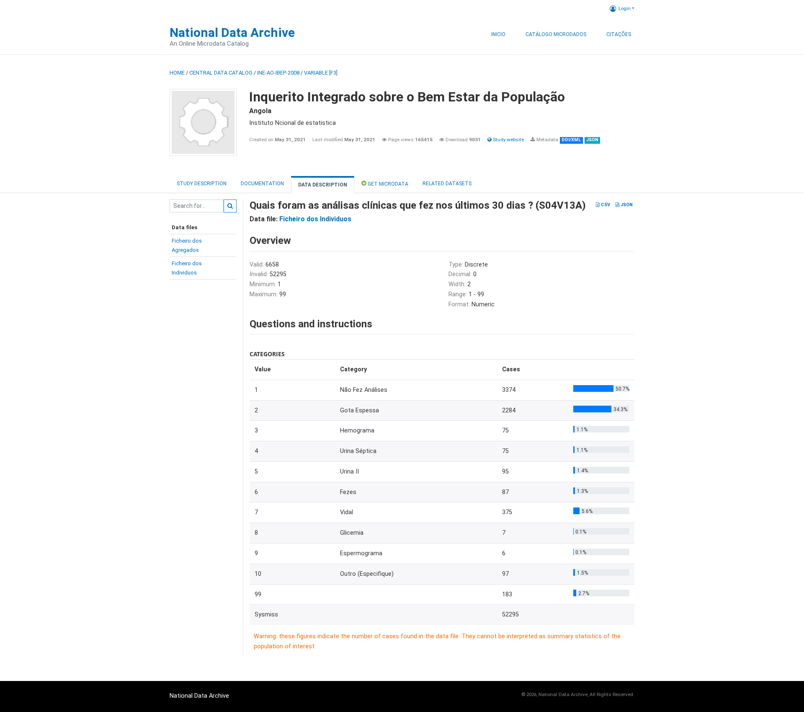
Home (177, 73)
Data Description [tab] (322, 185)
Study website (508, 139)
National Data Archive (232, 32)
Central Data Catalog (221, 73)
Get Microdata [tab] (387, 184)
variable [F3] (321, 73)
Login (624, 8)
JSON (626, 204)
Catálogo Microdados (556, 34)
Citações (618, 34)
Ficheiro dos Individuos (315, 219)
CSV (605, 204)
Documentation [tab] (262, 183)
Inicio (498, 34)
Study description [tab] (202, 183)
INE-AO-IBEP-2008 (278, 73)
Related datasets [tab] (447, 183)
